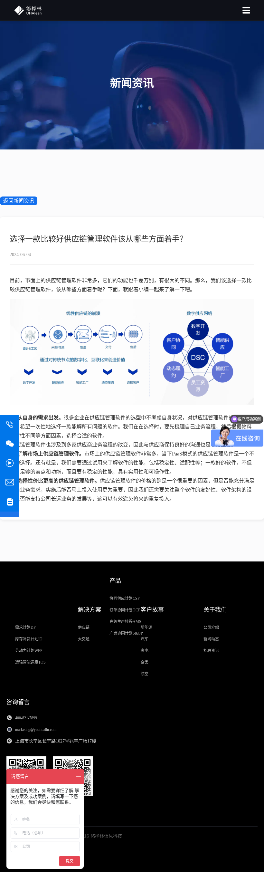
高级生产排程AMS (125, 621)
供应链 (84, 627)
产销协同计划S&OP (126, 633)
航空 (144, 674)
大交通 (84, 639)
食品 (144, 662)
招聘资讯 (211, 650)
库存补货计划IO (28, 639)
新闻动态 (211, 639)
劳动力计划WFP (28, 650)
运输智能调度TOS (30, 662)
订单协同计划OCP (124, 610)
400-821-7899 (26, 718)
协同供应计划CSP (124, 598)
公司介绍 (211, 627)
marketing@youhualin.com (36, 729)
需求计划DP (25, 627)
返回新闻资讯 (18, 201)
